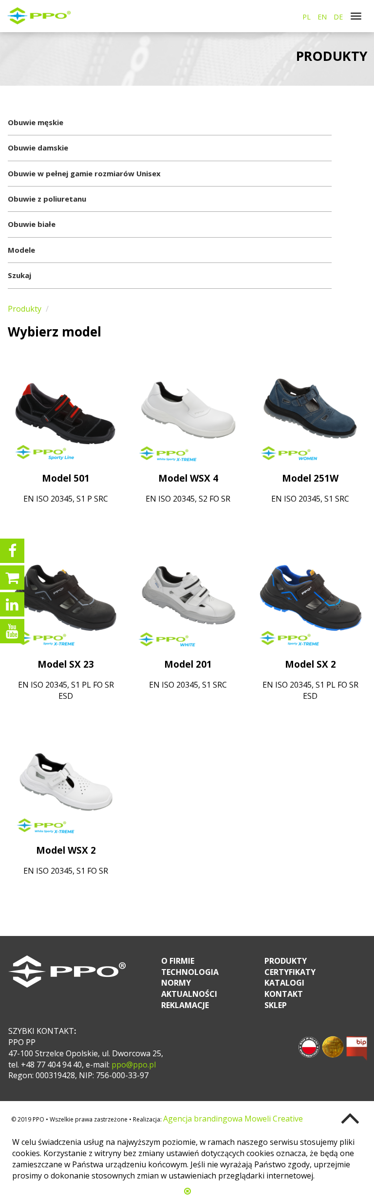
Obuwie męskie (35, 122)
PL (306, 16)
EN (322, 16)
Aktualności (189, 994)
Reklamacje (185, 1005)
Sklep (275, 1005)
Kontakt (283, 994)
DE (338, 16)
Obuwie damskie (38, 147)
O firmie (177, 960)
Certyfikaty (290, 972)
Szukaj (19, 275)
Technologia (190, 972)
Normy (176, 982)
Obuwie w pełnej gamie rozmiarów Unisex (84, 173)
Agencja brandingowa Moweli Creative (233, 1118)
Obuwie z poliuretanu (47, 199)
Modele (21, 250)
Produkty (24, 308)
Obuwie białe (32, 224)
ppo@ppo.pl (133, 1064)
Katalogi (284, 982)
